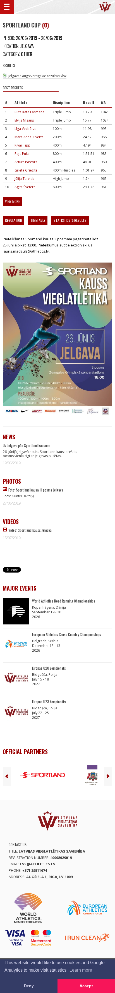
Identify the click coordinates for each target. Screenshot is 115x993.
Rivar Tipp (22, 145)
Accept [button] (86, 986)
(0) (45, 25)
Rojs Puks (22, 153)
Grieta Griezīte (26, 170)
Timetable (37, 220)
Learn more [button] (81, 970)
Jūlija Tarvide (25, 178)
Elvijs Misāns (24, 120)
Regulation (13, 220)
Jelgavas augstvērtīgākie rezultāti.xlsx (37, 76)
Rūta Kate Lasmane (29, 112)
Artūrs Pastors (26, 162)
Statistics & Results (70, 220)
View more (12, 201)
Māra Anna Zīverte (29, 137)
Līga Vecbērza (26, 128)
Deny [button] (29, 986)
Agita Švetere (25, 187)
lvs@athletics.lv (37, 863)
